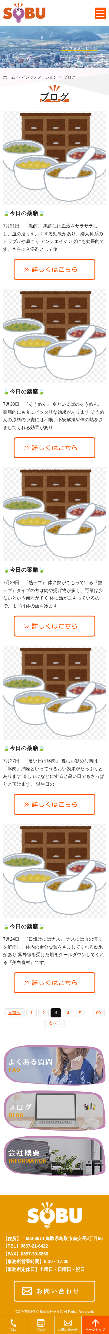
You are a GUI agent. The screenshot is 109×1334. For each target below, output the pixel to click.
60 (98, 1012)
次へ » (54, 1023)
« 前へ (14, 1012)
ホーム (9, 77)
